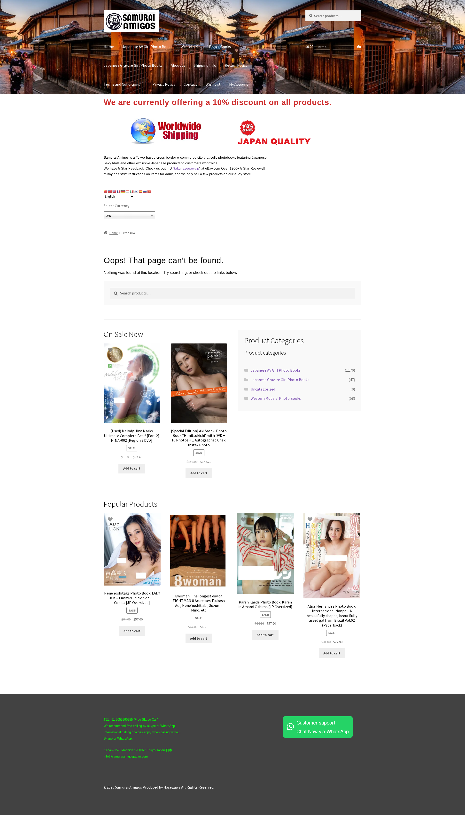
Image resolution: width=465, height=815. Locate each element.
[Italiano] (132, 191)
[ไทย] (145, 191)
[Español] (141, 191)
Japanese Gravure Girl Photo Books (133, 65)
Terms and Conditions (124, 84)
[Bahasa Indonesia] (127, 191)
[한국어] (136, 191)
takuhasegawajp (186, 168)
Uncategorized (263, 389)
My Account (238, 84)
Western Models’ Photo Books (206, 46)
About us (178, 65)
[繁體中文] (110, 191)
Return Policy (236, 65)
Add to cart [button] (131, 468)
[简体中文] (106, 191)
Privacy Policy (163, 84)
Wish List (213, 84)
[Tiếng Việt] (149, 191)
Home (109, 46)
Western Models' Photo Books (276, 398)
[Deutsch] (123, 191)
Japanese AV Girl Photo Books (147, 46)
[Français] (119, 191)
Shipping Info (205, 65)
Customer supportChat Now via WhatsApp (322, 727)
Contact (190, 84)
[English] (114, 191)
